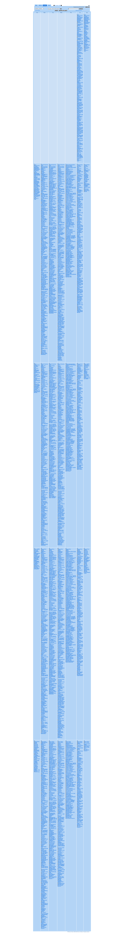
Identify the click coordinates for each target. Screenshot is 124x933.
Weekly (40, 5)
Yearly (49, 5)
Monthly (44, 5)
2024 (60, 5)
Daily (36, 5)
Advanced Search (79, 10)
